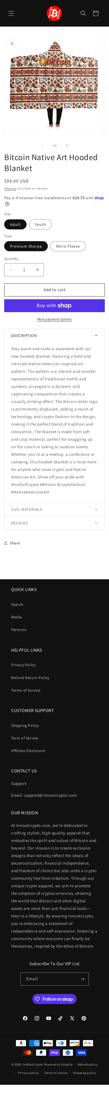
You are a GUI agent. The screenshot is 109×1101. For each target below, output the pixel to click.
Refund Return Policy (30, 677)
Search (17, 604)
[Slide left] (42, 145)
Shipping (10, 188)
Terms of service (56, 1073)
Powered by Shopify (58, 1064)
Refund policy (88, 1064)
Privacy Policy (23, 664)
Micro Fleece (68, 246)
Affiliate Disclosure (28, 750)
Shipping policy (84, 1073)
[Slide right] (67, 145)
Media (16, 617)
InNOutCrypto (33, 1064)
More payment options (54, 319)
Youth (40, 224)
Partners (19, 629)
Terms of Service (26, 690)
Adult (15, 224)
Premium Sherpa (26, 246)
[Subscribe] (82, 979)
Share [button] (15, 542)
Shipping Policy (25, 725)
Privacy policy (28, 1073)
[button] (11, 13)
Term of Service (25, 738)
